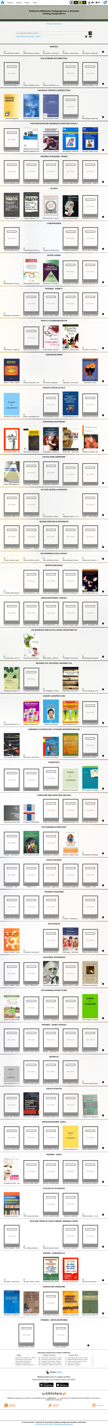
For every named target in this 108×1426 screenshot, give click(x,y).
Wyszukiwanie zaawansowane (25, 36)
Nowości (10, 2)
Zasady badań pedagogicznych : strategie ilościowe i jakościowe (31, 1357)
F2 (98, 2)
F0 (89, 2)
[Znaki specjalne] (90, 36)
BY (84, 2)
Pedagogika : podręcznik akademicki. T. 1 (26, 1364)
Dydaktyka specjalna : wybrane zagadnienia (52, 1363)
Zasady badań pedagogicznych (23, 1361)
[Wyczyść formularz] (86, 36)
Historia (18, 2)
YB (80, 2)
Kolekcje (38, 36)
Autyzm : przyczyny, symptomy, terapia (77, 1361)
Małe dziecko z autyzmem (74, 1364)
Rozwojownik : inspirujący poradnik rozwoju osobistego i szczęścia (58, 1364)
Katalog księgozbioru (54, 24)
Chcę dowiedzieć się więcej (44, 1424)
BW (76, 2)
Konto (35, 2)
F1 (93, 2)
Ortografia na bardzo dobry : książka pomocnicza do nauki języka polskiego (60, 1361)
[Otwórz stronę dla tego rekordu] (12, 51)
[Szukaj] (90, 33)
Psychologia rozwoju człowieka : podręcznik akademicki (55, 1359)
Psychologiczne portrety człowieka (24, 1359)
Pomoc (27, 2)
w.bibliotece (52, 1398)
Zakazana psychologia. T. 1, (75, 1363)
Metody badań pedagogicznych (23, 1363)
